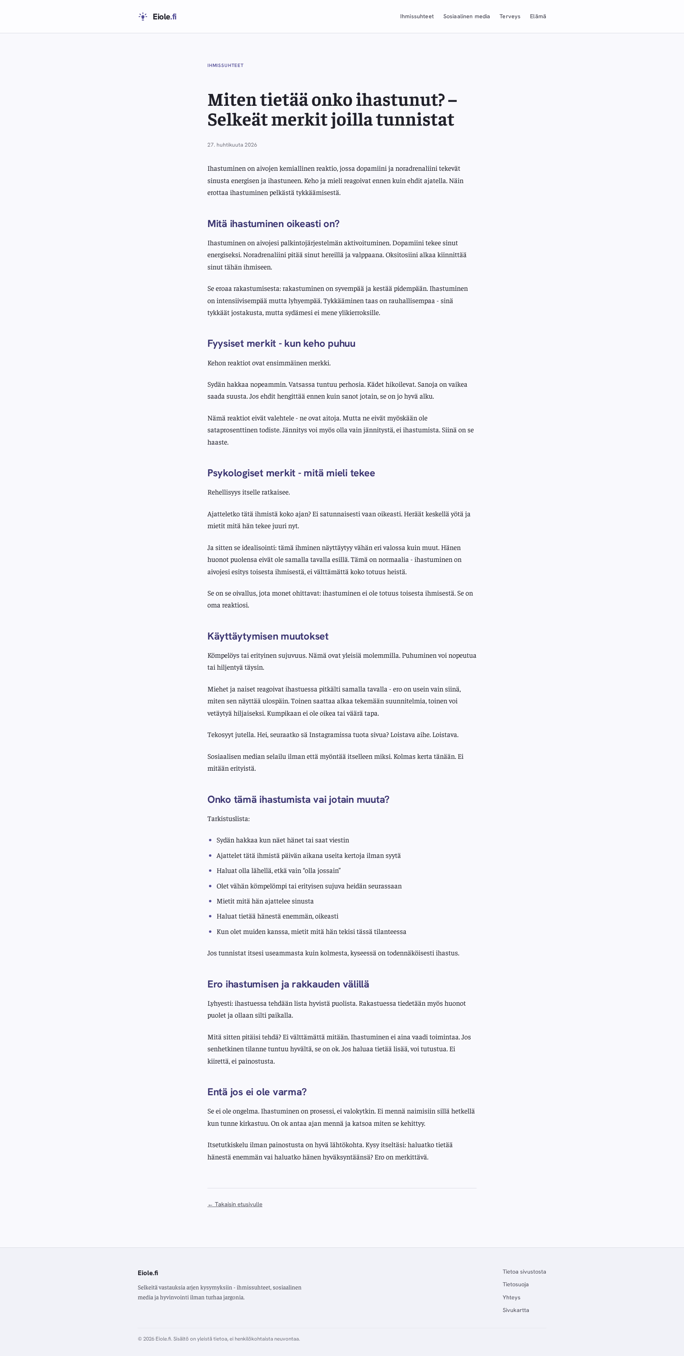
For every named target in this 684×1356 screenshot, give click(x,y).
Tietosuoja (516, 1284)
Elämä (538, 16)
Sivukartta (516, 1310)
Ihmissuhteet (417, 16)
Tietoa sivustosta (524, 1271)
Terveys (510, 16)
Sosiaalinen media (466, 16)
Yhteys (512, 1297)
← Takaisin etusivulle (234, 1204)
